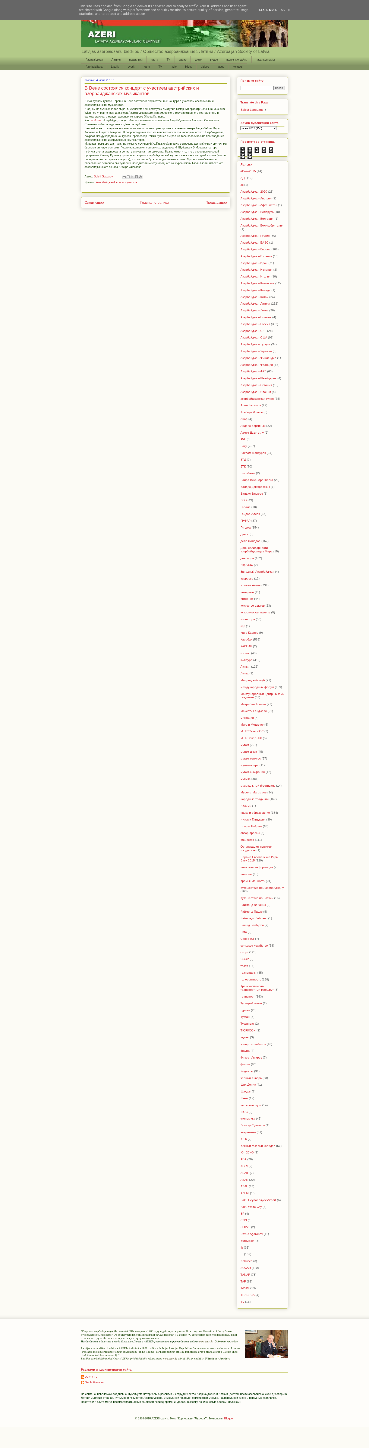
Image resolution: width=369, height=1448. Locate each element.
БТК (243, 466)
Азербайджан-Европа (110, 182)
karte (147, 66)
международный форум (257, 687)
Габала (245, 507)
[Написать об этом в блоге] (128, 177)
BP (242, 1213)
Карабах (246, 639)
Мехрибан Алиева (253, 704)
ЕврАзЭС (246, 564)
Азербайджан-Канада (255, 290)
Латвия (116, 59)
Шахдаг (245, 1091)
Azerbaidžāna (94, 66)
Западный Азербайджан (257, 571)
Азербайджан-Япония (255, 392)
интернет (246, 598)
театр (244, 965)
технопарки (248, 972)
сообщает (96, 120)
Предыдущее (216, 202)
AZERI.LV (91, 1376)
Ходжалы (246, 1071)
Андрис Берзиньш (252, 425)
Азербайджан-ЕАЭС (254, 242)
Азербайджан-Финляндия (258, 358)
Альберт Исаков (251, 412)
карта (154, 59)
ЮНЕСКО (247, 1152)
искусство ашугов (252, 605)
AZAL (244, 1186)
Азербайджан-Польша (255, 317)
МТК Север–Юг (251, 738)
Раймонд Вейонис (253, 904)
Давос (244, 534)
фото (198, 59)
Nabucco (246, 1261)
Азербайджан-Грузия (255, 235)
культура (131, 182)
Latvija (115, 66)
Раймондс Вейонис (253, 918)
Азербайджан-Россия (255, 324)
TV (168, 59)
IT (241, 1254)
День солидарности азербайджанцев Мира (256, 549)
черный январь (251, 1078)
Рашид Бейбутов (252, 925)
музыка (245, 778)
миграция (247, 717)
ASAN (244, 1179)
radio (174, 66)
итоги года (247, 619)
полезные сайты (236, 59)
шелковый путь (250, 1105)
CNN (243, 1220)
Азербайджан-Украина (256, 351)
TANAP (245, 1274)
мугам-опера (249, 765)
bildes (188, 66)
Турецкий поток (251, 1003)
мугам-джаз (248, 751)
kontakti (238, 66)
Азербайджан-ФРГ (253, 371)
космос (245, 653)
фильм (245, 1064)
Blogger (228, 1418)
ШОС (244, 1112)
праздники (135, 59)
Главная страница (154, 202)
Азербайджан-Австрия (256, 198)
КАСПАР (246, 646)
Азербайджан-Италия (255, 276)
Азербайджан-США (253, 337)
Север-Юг (247, 938)
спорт (244, 952)
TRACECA (247, 1295)
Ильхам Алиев (250, 585)
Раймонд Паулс (251, 911)
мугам (244, 745)
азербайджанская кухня (257, 398)
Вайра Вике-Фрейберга (256, 480)
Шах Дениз (248, 1084)
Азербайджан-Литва (254, 310)
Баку (243, 446)
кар (242, 626)
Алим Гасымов (250, 405)
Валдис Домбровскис (255, 486)
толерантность (250, 979)
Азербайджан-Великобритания (262, 225)
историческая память (255, 612)
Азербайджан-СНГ (253, 331)
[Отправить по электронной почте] (124, 177)
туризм (245, 1010)
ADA (243, 1159)
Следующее (94, 202)
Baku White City (251, 1206)
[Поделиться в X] (132, 177)
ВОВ (243, 500)
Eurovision (247, 1240)
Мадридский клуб (252, 680)
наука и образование (255, 812)
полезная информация (256, 867)
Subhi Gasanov (94, 1382)
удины (244, 1037)
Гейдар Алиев (250, 514)
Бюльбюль (247, 473)
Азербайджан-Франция (256, 364)
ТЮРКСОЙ (248, 1030)
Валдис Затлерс (251, 493)
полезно (246, 874)
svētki (131, 66)
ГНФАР (245, 520)
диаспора (247, 558)
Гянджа (245, 527)
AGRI (244, 1166)
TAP (243, 1281)
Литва (244, 673)
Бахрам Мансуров (253, 453)
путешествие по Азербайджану (262, 887)
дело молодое (250, 541)
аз (241, 184)
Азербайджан (94, 59)
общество (247, 839)
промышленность (252, 881)
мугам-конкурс (250, 758)
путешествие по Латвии (256, 898)
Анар (243, 419)
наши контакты (265, 59)
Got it (286, 10)
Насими (245, 806)
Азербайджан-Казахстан (257, 283)
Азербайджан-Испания (256, 269)
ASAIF (244, 1173)
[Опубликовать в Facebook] (136, 177)
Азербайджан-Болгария (257, 218)
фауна (245, 1050)
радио (182, 59)
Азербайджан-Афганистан (258, 205)
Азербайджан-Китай (254, 297)
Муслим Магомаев (253, 792)
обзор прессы (250, 833)
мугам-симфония (252, 772)
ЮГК (243, 1139)
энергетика (248, 1132)
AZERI (244, 1193)
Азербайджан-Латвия (255, 303)
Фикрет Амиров (251, 1057)
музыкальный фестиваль (257, 785)
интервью (247, 592)
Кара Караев (249, 632)
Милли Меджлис (252, 724)
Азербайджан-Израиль (256, 256)
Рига (243, 932)
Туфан (245, 1016)
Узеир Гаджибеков (253, 1044)
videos (205, 66)
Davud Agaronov (251, 1234)
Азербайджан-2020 (253, 191)
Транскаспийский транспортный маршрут (257, 987)
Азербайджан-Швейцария (258, 378)
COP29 (245, 1227)
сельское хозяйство (254, 945)
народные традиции (254, 799)
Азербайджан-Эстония (256, 385)
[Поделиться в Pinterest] (140, 177)
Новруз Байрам (251, 826)
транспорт (247, 996)
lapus (221, 66)
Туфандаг (247, 1023)
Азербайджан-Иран (254, 263)
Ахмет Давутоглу (252, 432)
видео (214, 59)
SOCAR (245, 1267)
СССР (244, 959)
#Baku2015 (248, 171)
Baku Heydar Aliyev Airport (258, 1200)
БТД (243, 459)
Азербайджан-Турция (255, 344)
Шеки (244, 1098)
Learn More (268, 10)
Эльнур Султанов (252, 1125)
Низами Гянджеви (252, 819)
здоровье (246, 578)
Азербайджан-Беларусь (257, 211)
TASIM (244, 1288)
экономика (247, 1118)
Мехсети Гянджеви (253, 711)
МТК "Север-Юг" (252, 731)
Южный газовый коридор (257, 1145)
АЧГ (243, 439)
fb (241, 1247)
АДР (243, 178)
